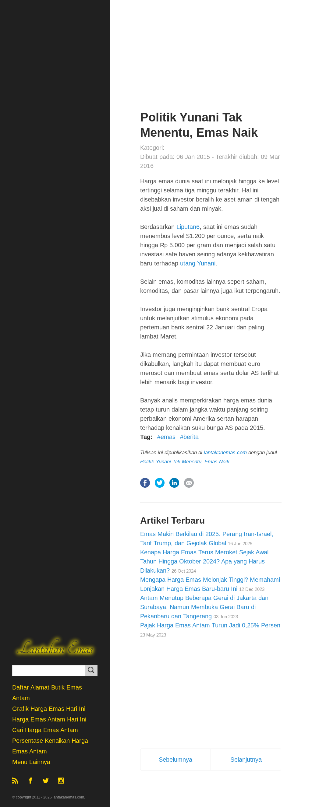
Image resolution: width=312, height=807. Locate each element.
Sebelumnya (175, 759)
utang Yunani (197, 263)
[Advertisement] (211, 67)
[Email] (189, 491)
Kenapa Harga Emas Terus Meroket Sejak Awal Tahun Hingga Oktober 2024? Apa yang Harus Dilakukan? (204, 561)
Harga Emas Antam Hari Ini (49, 719)
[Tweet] (160, 491)
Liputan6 (188, 226)
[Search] (91, 670)
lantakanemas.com (225, 452)
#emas (166, 436)
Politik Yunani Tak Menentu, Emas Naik (184, 462)
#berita (189, 436)
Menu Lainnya (31, 762)
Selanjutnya (246, 759)
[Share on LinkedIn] (174, 491)
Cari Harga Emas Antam (45, 730)
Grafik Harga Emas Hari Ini (48, 708)
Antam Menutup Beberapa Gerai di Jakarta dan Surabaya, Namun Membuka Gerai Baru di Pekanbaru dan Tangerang (204, 607)
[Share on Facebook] (145, 491)
